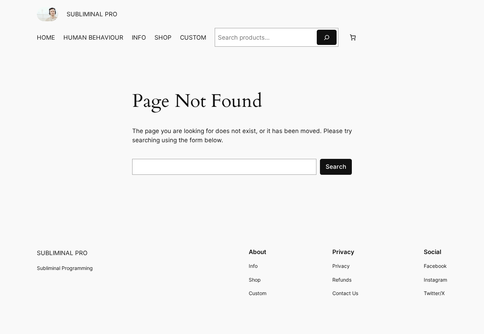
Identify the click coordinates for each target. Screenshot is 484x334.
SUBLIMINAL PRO (92, 14)
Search (336, 166)
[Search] (327, 37)
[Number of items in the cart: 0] (352, 37)
